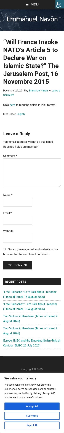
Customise (32, 416)
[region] (32, 403)
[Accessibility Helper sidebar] (59, 4)
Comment (10, 156)
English (21, 114)
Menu (35, 4)
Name (7, 195)
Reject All (32, 425)
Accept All (32, 406)
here (13, 105)
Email (7, 213)
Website (8, 231)
